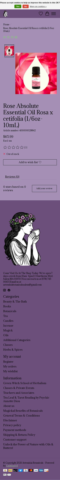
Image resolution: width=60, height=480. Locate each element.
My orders (9, 366)
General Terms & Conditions (21, 415)
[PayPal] (10, 470)
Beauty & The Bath (15, 301)
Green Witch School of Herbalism (24, 383)
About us (8, 406)
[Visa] (36, 470)
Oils (5, 335)
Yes (18, 6)
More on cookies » (38, 6)
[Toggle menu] (53, 13)
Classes (8, 345)
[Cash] (5, 470)
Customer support (14, 439)
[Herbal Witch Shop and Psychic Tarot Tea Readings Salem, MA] (5, 13)
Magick (8, 330)
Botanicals (9, 311)
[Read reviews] (13, 147)
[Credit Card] (26, 470)
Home (6, 24)
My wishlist (10, 371)
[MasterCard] (31, 470)
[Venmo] (21, 470)
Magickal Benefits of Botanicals (23, 411)
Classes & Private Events (18, 388)
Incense (8, 325)
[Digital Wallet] (7, 475)
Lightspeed (12, 465)
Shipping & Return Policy (19, 435)
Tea (5, 316)
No (25, 6)
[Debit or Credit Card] (15, 470)
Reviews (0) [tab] (12, 176)
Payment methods (14, 430)
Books (7, 306)
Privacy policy (12, 425)
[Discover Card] (46, 470)
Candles (8, 321)
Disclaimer (10, 420)
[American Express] (41, 470)
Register (8, 361)
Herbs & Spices (13, 349)
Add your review (44, 188)
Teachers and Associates (18, 393)
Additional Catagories (16, 340)
